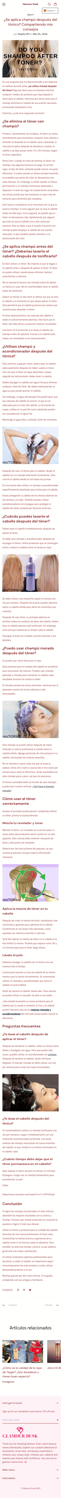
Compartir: (7, 1290)
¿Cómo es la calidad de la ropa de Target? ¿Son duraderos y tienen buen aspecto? (22, 1372)
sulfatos (52, 1054)
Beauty (30, 15)
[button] (55, 4)
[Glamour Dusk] (30, 4)
